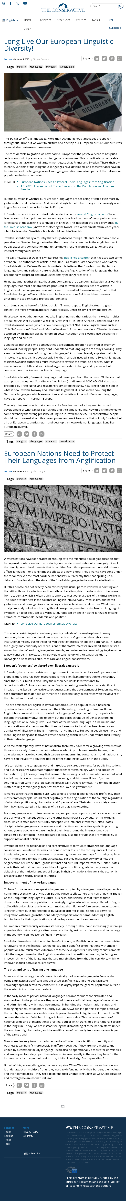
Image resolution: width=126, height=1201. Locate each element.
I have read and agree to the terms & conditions (64, 626)
